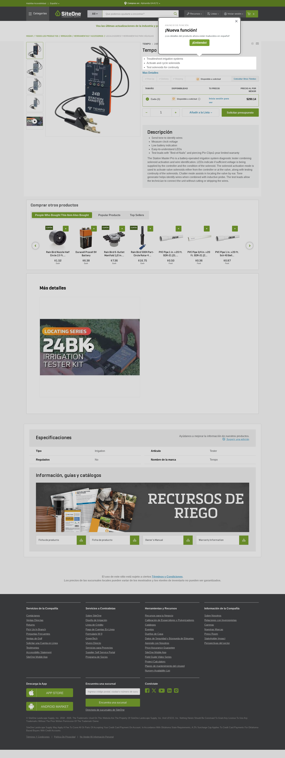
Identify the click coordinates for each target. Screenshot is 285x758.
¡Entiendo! (199, 42)
